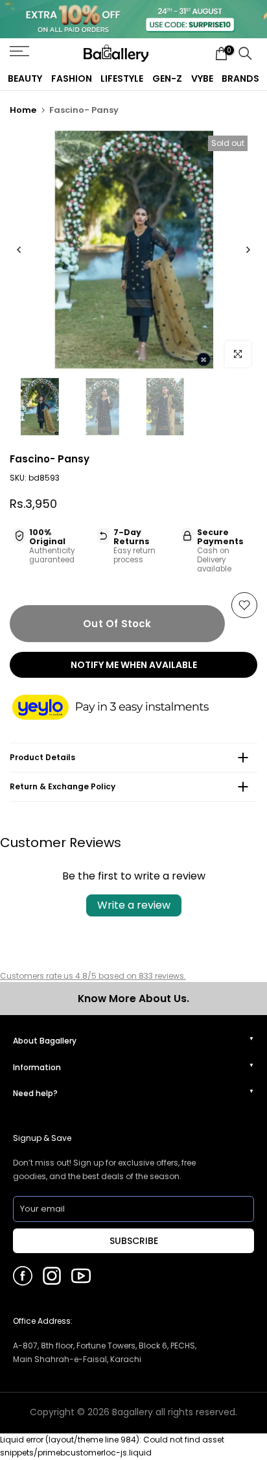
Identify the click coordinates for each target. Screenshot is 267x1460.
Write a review (133, 905)
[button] (123, 708)
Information (37, 1067)
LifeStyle (121, 78)
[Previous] (19, 249)
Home (23, 110)
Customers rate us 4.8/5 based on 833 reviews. (93, 975)
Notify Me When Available (134, 664)
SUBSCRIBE (134, 1240)
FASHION (71, 78)
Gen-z (167, 78)
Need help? (35, 1093)
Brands (240, 78)
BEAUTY (25, 78)
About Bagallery (44, 1040)
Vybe (202, 78)
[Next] (247, 249)
